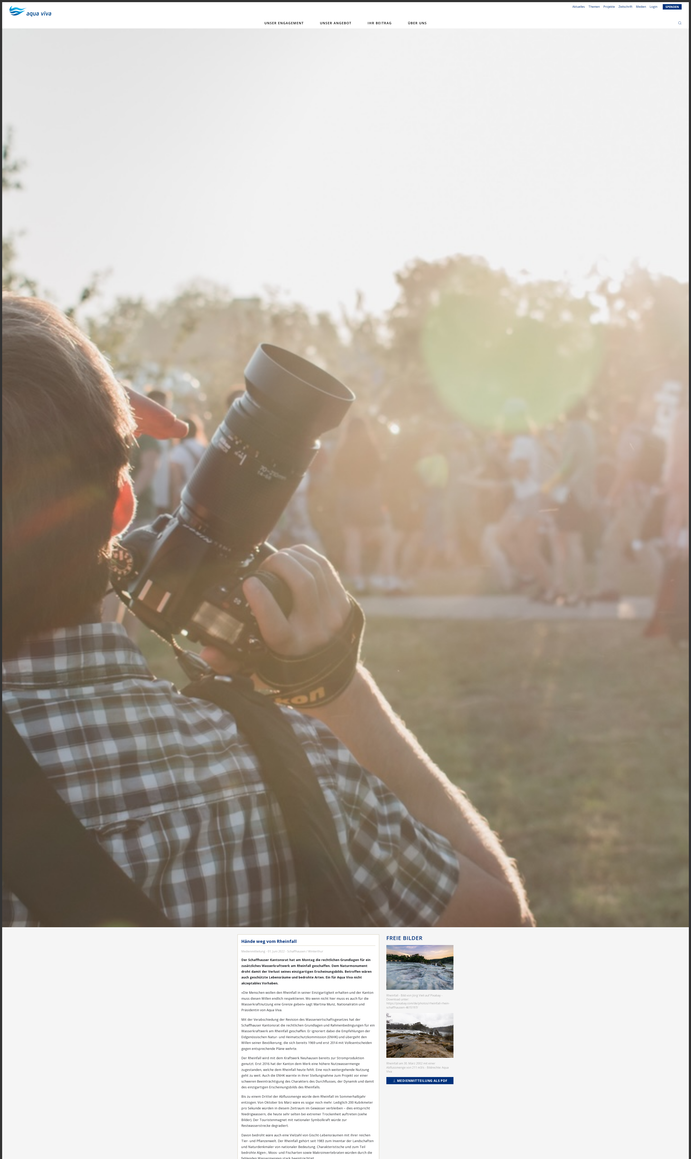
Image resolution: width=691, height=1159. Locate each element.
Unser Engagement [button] (284, 23)
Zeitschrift (625, 7)
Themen (594, 7)
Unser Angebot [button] (335, 23)
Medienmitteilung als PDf (422, 1080)
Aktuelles (578, 7)
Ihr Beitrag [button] (380, 23)
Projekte (609, 7)
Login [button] (653, 7)
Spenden (672, 7)
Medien (641, 7)
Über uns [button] (417, 23)
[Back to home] (30, 11)
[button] (680, 23)
